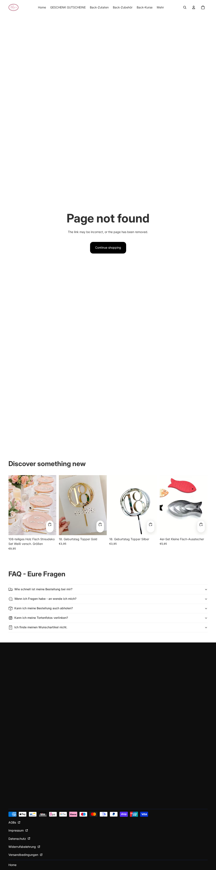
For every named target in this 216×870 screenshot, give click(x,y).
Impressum (16, 830)
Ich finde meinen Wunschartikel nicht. (40, 627)
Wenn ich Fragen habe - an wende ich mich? (45, 598)
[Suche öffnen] (184, 7)
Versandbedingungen (23, 854)
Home (12, 865)
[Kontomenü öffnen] (193, 7)
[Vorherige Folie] (11, 505)
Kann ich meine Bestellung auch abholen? (43, 608)
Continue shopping (108, 247)
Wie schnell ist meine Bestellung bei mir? (43, 589)
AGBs (12, 822)
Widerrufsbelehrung (22, 846)
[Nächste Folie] (53, 505)
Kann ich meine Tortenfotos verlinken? (41, 617)
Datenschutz (17, 838)
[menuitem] (160, 7)
